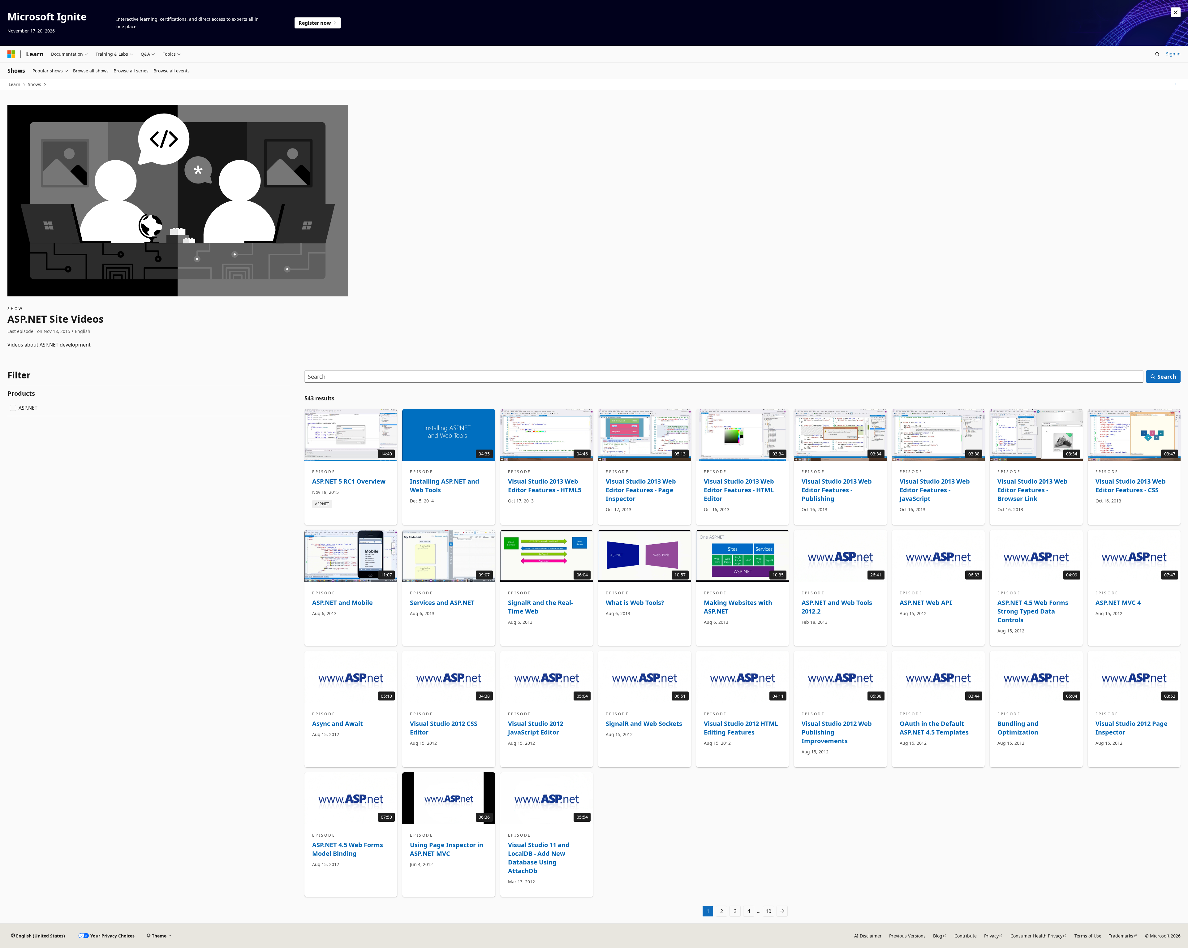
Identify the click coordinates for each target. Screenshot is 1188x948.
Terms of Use (1087, 936)
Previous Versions (907, 936)
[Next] (782, 911)
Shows (34, 84)
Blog (937, 936)
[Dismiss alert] (1176, 12)
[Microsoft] (11, 54)
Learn (14, 84)
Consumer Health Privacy (1036, 936)
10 (768, 911)
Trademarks (1121, 936)
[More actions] (1175, 85)
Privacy (991, 936)
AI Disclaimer (868, 936)
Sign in (1173, 54)
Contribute (965, 936)
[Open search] (1157, 54)
